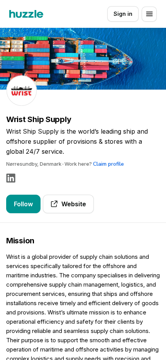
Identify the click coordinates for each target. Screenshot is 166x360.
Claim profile (108, 164)
